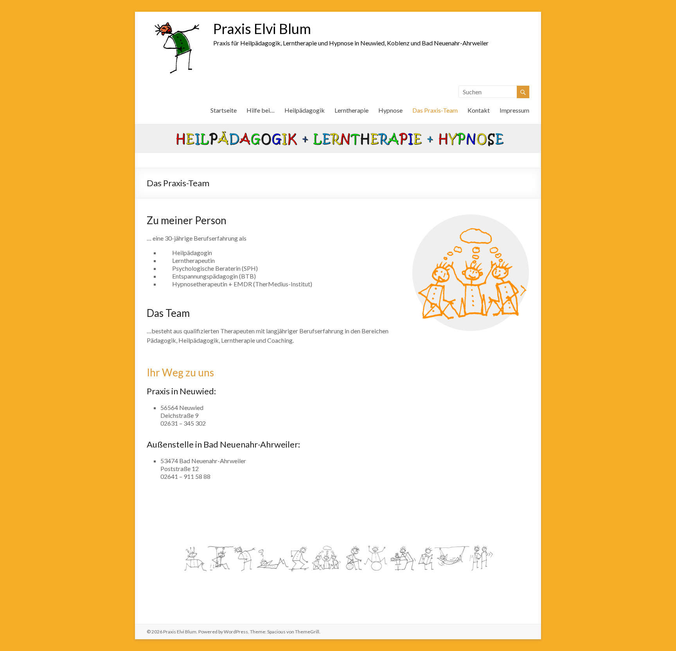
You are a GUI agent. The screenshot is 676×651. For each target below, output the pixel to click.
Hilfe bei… (260, 110)
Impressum (514, 110)
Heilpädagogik (304, 110)
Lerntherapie (351, 110)
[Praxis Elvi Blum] (176, 21)
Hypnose (390, 110)
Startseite (223, 110)
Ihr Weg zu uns (180, 372)
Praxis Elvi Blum (262, 28)
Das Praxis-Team (435, 110)
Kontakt (478, 110)
